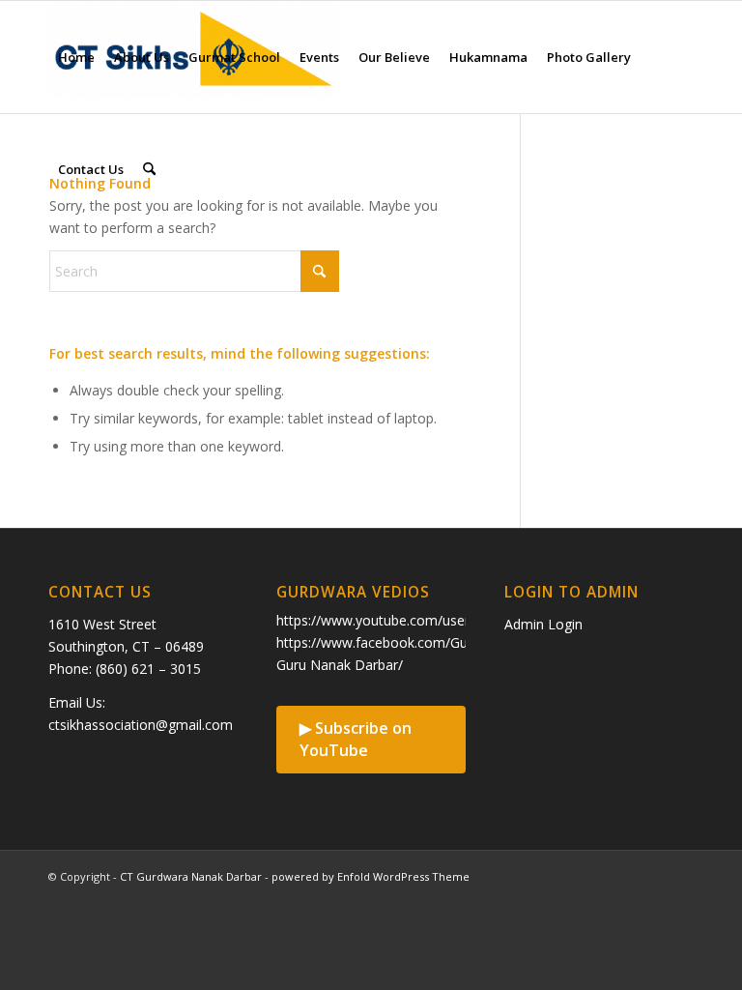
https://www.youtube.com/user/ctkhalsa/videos (423, 620)
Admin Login (543, 624)
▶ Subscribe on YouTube (356, 739)
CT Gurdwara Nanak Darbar (191, 876)
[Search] (149, 169)
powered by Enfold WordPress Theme (370, 876)
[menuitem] (76, 57)
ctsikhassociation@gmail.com (140, 724)
